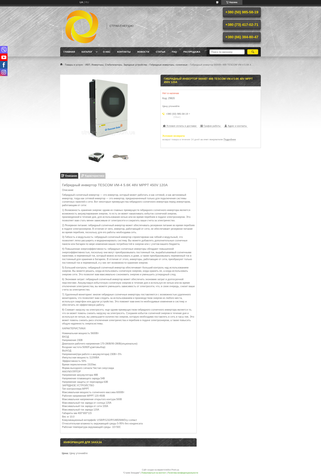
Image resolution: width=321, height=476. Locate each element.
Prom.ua (175, 470)
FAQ (174, 51)
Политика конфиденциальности (183, 473)
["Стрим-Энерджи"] (82, 25)
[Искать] (252, 51)
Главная (69, 51)
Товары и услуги (74, 64)
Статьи (160, 51)
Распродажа (191, 51)
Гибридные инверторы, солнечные (168, 64)
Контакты (124, 51)
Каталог (87, 51)
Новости (143, 51)
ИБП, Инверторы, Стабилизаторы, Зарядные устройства (116, 64)
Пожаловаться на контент (153, 473)
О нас (107, 51)
